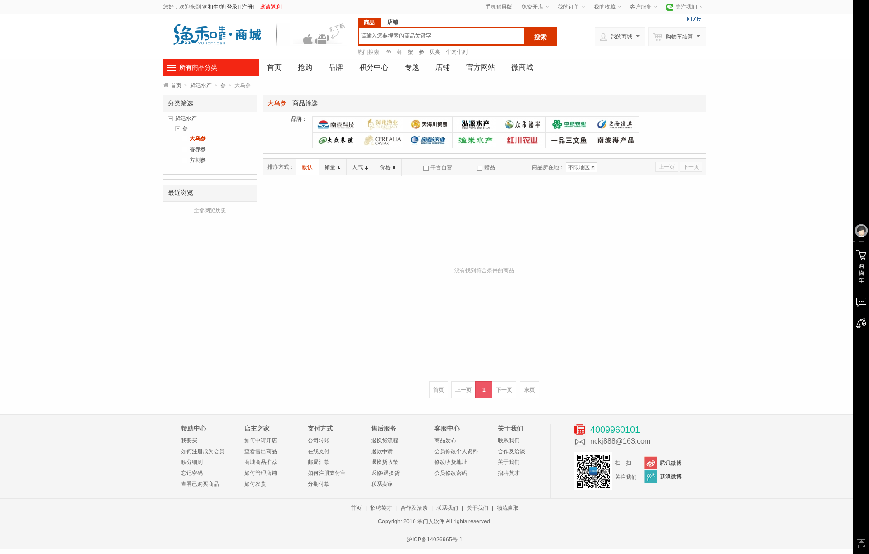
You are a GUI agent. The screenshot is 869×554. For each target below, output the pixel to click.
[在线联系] (861, 302)
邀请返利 (271, 7)
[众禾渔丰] (522, 124)
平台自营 (441, 167)
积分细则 (192, 462)
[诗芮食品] (382, 140)
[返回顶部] (861, 543)
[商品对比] (861, 323)
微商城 (522, 67)
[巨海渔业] (615, 124)
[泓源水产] (475, 124)
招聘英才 (509, 473)
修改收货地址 (450, 462)
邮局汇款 (318, 462)
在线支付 (318, 451)
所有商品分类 (198, 67)
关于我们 (509, 462)
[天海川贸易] (429, 124)
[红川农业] (522, 140)
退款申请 (382, 451)
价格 (385, 167)
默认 (307, 167)
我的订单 (568, 7)
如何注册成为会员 (202, 451)
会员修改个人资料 (456, 451)
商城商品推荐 (260, 462)
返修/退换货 (385, 473)
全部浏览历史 (210, 210)
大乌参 (198, 138)
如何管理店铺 (260, 473)
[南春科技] (335, 124)
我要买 (189, 440)
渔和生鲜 (213, 7)
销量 (330, 167)
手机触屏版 (498, 7)
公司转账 (318, 440)
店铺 (442, 67)
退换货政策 (384, 462)
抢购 (305, 67)
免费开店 (532, 7)
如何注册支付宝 (327, 473)
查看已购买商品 (200, 484)
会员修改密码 (450, 473)
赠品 (489, 167)
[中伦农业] (568, 124)
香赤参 (198, 149)
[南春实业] (429, 140)
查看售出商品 (260, 451)
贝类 (435, 52)
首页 (274, 67)
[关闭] (694, 19)
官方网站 (480, 67)
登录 (232, 7)
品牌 (336, 67)
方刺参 (198, 160)
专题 (412, 67)
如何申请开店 (260, 440)
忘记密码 (192, 473)
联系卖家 (382, 484)
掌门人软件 (430, 521)
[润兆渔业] (382, 124)
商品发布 (445, 440)
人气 (357, 167)
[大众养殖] (335, 140)
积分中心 (373, 67)
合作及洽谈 (511, 451)
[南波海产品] (615, 140)
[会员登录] (861, 231)
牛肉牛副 (457, 52)
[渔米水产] (475, 140)
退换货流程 (384, 440)
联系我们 (509, 440)
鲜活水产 (201, 85)
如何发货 (255, 484)
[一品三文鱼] (568, 140)
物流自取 (508, 508)
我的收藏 (605, 7)
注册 (247, 7)
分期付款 (318, 484)
